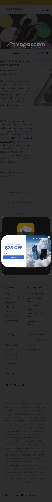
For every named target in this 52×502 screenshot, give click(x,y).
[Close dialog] (49, 237)
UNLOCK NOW (14, 257)
